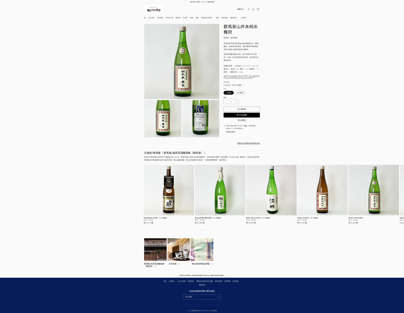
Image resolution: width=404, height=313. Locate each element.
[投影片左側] (197, 229)
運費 (240, 85)
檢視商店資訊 (230, 132)
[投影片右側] (206, 229)
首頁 (165, 281)
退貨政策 (236, 281)
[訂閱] (218, 297)
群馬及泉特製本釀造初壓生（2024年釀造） (208, 218)
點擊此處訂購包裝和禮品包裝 (248, 143)
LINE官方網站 (181, 281)
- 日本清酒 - (172, 264)
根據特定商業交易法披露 (204, 281)
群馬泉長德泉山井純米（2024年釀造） (156, 218)
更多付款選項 (242, 120)
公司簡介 (172, 281)
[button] (234, 17)
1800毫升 (240, 93)
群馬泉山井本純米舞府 (356, 218)
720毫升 (228, 93)
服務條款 (228, 281)
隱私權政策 (219, 281)
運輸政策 (202, 285)
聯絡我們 (191, 281)
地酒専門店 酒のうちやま (198, 310)
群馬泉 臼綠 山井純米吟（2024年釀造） (258, 218)
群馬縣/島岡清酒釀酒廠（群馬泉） (154, 265)
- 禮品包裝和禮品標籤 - (201, 264)
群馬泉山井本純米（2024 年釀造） (308, 218)
